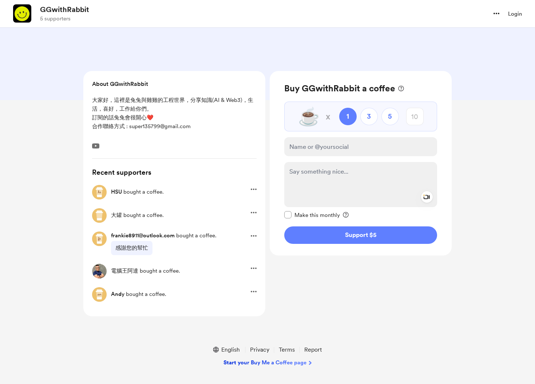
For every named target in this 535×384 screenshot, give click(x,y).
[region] (361, 163)
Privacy (259, 349)
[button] (496, 13)
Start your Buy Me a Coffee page (264, 362)
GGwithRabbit (64, 9)
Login (515, 14)
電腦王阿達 (124, 271)
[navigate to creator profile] (22, 13)
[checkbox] (312, 214)
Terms (287, 349)
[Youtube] (95, 146)
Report (313, 349)
